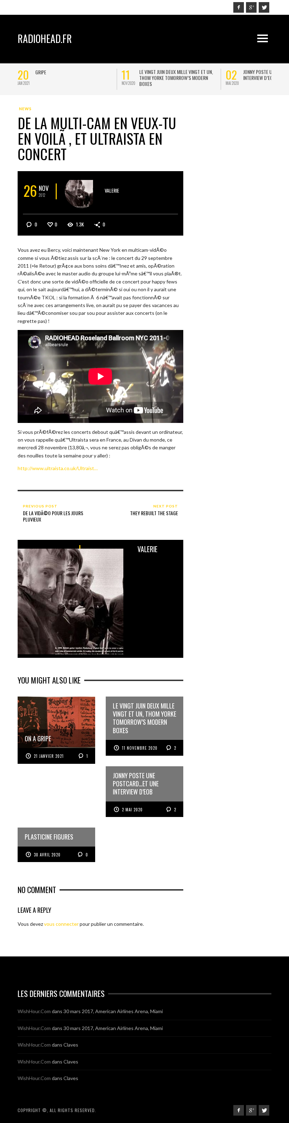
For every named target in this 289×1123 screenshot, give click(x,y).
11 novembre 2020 (140, 748)
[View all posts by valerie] (81, 191)
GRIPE (40, 72)
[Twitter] (264, 7)
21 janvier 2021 (49, 756)
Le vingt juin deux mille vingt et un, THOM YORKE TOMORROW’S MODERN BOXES (176, 78)
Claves (70, 1045)
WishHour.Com (34, 1011)
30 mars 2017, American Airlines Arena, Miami (113, 1011)
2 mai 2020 (132, 809)
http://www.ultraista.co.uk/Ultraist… (58, 468)
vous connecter (61, 924)
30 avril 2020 (47, 854)
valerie (112, 190)
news (25, 108)
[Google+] (251, 7)
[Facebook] (238, 7)
